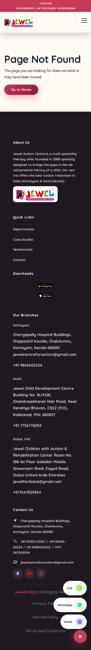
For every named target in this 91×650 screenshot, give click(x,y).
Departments (23, 229)
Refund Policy (45, 616)
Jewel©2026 (25, 591)
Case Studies (23, 239)
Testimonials (23, 249)
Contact (19, 260)
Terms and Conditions (46, 630)
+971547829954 (66, 8)
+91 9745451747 (25, 8)
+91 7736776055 (46, 8)
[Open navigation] (82, 20)
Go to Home (21, 90)
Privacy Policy (46, 603)
